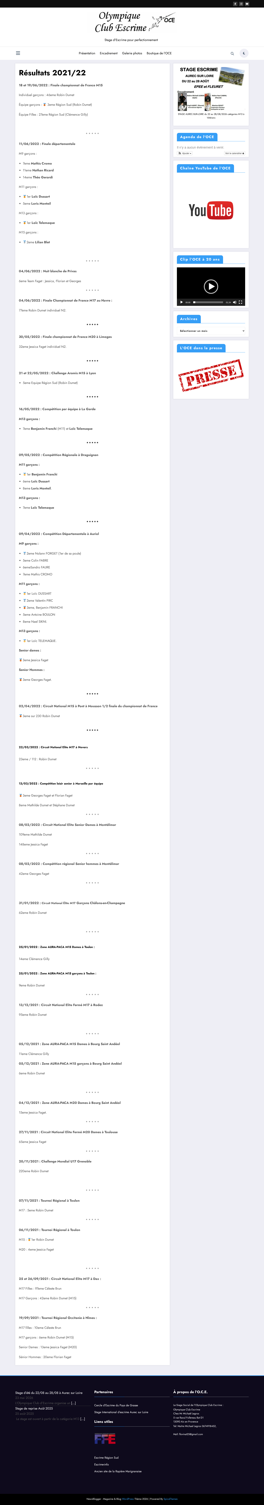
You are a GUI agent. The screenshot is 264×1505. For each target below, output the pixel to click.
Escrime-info (101, 1464)
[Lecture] (181, 302)
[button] (184, 153)
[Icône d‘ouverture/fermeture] (18, 53)
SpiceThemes (171, 1499)
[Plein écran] (240, 302)
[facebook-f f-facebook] (235, 4)
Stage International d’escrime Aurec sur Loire (121, 1412)
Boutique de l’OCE (159, 53)
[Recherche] (232, 53)
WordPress (128, 1499)
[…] (73, 1403)
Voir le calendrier (233, 153)
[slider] (208, 302)
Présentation (87, 53)
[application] (211, 286)
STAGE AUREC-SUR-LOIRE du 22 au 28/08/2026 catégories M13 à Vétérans (211, 116)
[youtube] (247, 4)
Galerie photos (132, 53)
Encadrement (108, 53)
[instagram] (241, 4)
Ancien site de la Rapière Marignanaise (118, 1471)
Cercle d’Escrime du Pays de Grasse (116, 1405)
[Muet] (235, 302)
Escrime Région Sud (106, 1458)
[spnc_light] (244, 53)
